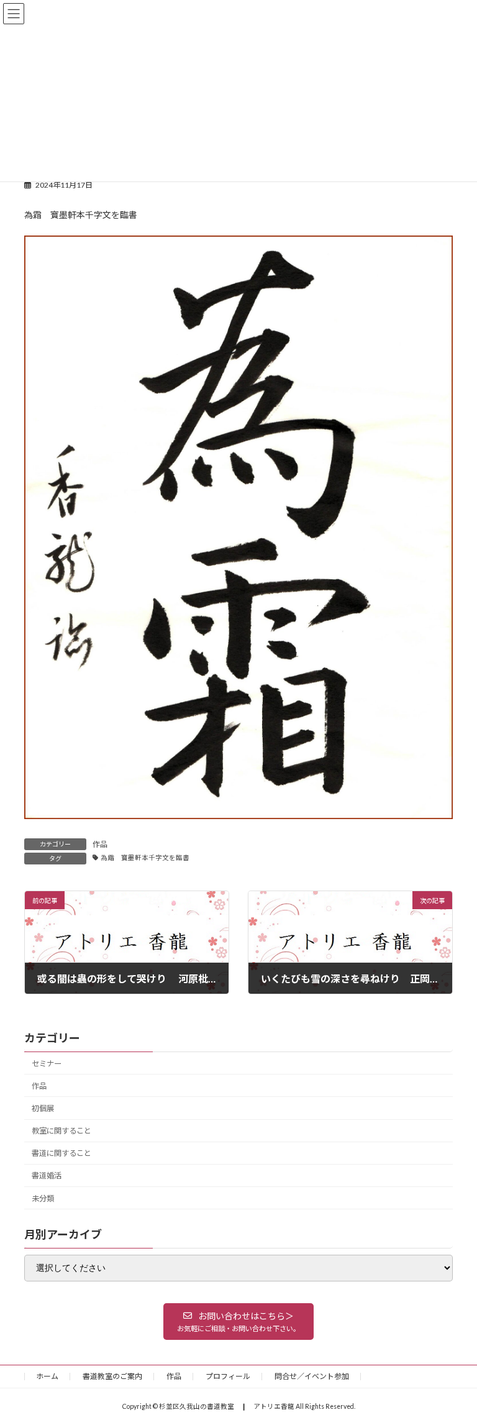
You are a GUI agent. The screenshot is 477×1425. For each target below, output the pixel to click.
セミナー (46, 1063)
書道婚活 (46, 1175)
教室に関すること (61, 1130)
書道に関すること (61, 1153)
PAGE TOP (454, 1369)
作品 (100, 844)
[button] (238, 1321)
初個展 (43, 1108)
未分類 (43, 1198)
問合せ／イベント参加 (312, 1376)
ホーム (47, 1376)
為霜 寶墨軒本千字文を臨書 (145, 857)
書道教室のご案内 (112, 1376)
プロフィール (228, 1376)
